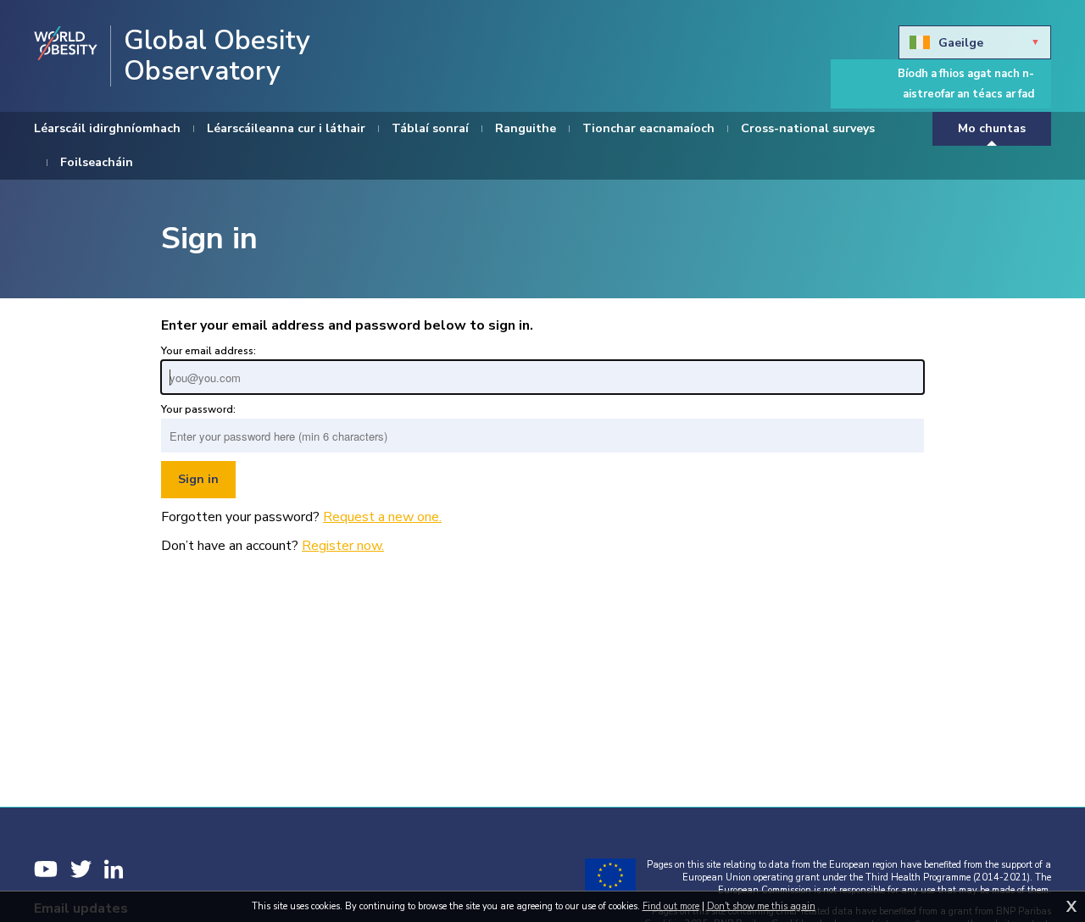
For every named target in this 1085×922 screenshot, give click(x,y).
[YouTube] (46, 869)
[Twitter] (81, 869)
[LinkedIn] (113, 869)
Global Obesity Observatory (217, 55)
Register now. (343, 545)
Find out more (671, 906)
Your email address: (208, 351)
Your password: (198, 409)
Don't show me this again (761, 906)
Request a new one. (382, 517)
